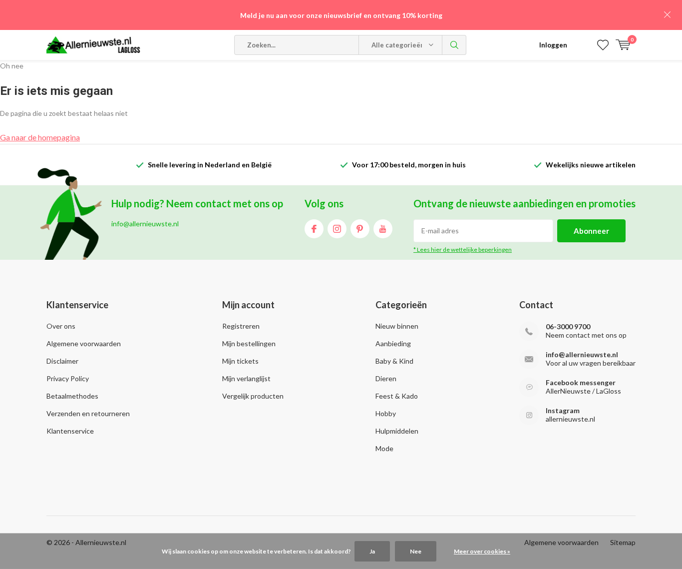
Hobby (385, 413)
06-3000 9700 (568, 326)
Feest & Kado (396, 396)
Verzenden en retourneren (88, 413)
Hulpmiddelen (396, 431)
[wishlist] (603, 45)
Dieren (385, 378)
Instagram (337, 228)
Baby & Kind (394, 361)
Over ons (60, 326)
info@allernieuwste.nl (582, 354)
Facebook (314, 228)
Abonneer (591, 230)
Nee (415, 551)
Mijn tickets (240, 361)
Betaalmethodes (72, 396)
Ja (372, 551)
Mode (384, 448)
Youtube (382, 228)
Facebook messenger (581, 382)
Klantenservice (70, 431)
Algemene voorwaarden (83, 343)
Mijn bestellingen (249, 343)
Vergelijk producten (253, 396)
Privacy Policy (67, 378)
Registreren (241, 326)
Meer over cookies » (482, 551)
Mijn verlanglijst (246, 378)
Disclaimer (62, 361)
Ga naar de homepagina (40, 137)
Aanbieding (393, 343)
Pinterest (359, 228)
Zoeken (454, 45)
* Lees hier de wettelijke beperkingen (462, 249)
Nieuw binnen (396, 326)
